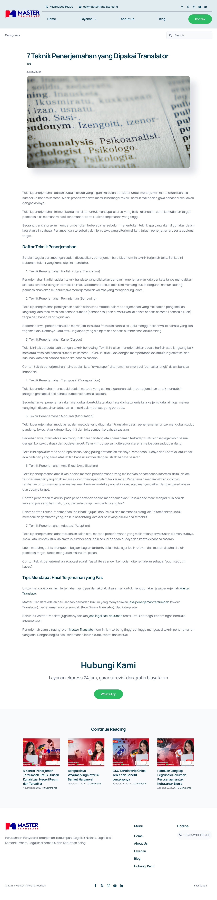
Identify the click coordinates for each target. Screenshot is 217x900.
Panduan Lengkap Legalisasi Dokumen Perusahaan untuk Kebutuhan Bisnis (171, 777)
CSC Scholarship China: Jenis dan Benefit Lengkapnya (129, 775)
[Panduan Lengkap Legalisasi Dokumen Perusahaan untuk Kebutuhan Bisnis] (175, 752)
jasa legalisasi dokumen (105, 616)
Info (29, 63)
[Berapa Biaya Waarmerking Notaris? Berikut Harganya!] (86, 752)
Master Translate (81, 629)
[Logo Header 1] (22, 11)
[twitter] (188, 7)
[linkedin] (205, 7)
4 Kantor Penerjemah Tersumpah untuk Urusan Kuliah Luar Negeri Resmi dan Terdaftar (41, 777)
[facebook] (182, 7)
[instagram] (194, 7)
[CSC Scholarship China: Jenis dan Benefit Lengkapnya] (131, 752)
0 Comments (50, 787)
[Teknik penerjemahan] (108, 77)
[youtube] (200, 7)
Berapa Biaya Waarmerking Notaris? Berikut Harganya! (84, 775)
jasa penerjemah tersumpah (149, 602)
